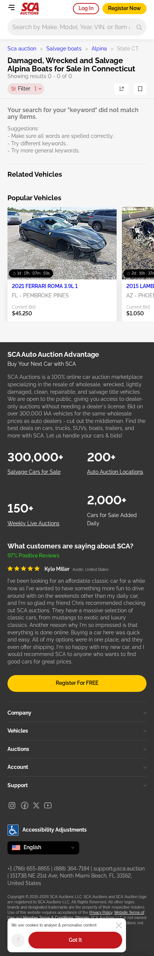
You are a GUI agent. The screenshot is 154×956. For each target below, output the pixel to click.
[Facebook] (24, 805)
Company (19, 713)
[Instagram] (11, 805)
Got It (75, 940)
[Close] (119, 925)
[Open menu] (11, 7)
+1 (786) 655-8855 (28, 869)
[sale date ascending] (121, 89)
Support (17, 785)
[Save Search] (140, 89)
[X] (36, 805)
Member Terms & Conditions (48, 918)
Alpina (99, 49)
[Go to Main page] (29, 9)
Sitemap (82, 918)
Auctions (18, 749)
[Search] (139, 27)
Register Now (124, 8)
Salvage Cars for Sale (34, 472)
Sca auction (21, 49)
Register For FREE (77, 683)
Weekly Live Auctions (33, 523)
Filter (27, 89)
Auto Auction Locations (115, 472)
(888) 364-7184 (71, 869)
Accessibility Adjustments (54, 830)
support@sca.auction (119, 869)
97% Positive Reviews (33, 556)
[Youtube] (47, 805)
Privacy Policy (100, 912)
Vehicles (17, 731)
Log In (85, 8)
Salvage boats (63, 49)
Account (17, 767)
